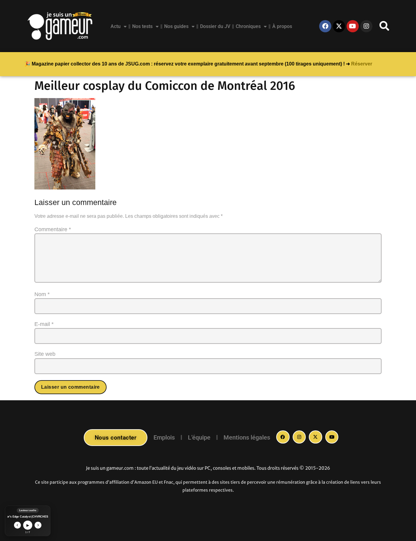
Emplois (164, 437)
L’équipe (199, 437)
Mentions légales (247, 437)
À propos (282, 26)
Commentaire (52, 229)
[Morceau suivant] (38, 525)
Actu (116, 26)
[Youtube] (353, 26)
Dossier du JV (215, 26)
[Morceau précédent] (17, 525)
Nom (42, 294)
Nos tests (142, 26)
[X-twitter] (339, 26)
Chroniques (248, 26)
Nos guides (176, 26)
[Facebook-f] (283, 437)
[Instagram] (366, 26)
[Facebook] (325, 26)
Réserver (361, 63)
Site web (44, 354)
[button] (384, 26)
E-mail (44, 324)
